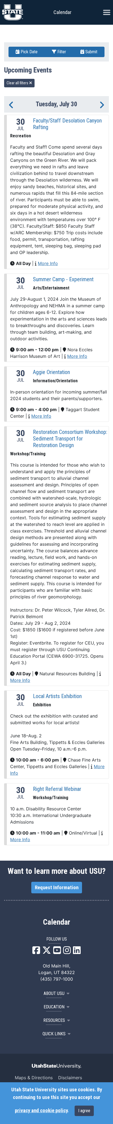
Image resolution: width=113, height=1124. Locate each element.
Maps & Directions (34, 1077)
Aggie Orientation (51, 372)
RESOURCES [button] (54, 1020)
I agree (84, 1110)
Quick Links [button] (54, 1033)
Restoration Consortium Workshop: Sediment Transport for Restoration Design (70, 438)
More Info (48, 263)
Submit (90, 51)
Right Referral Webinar (57, 789)
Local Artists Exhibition (57, 696)
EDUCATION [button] (54, 1006)
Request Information (56, 888)
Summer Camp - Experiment (63, 279)
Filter (61, 51)
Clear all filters (18, 83)
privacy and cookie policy (41, 1111)
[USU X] (46, 952)
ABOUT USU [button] (54, 993)
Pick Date (28, 51)
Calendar (56, 922)
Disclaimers (70, 1077)
